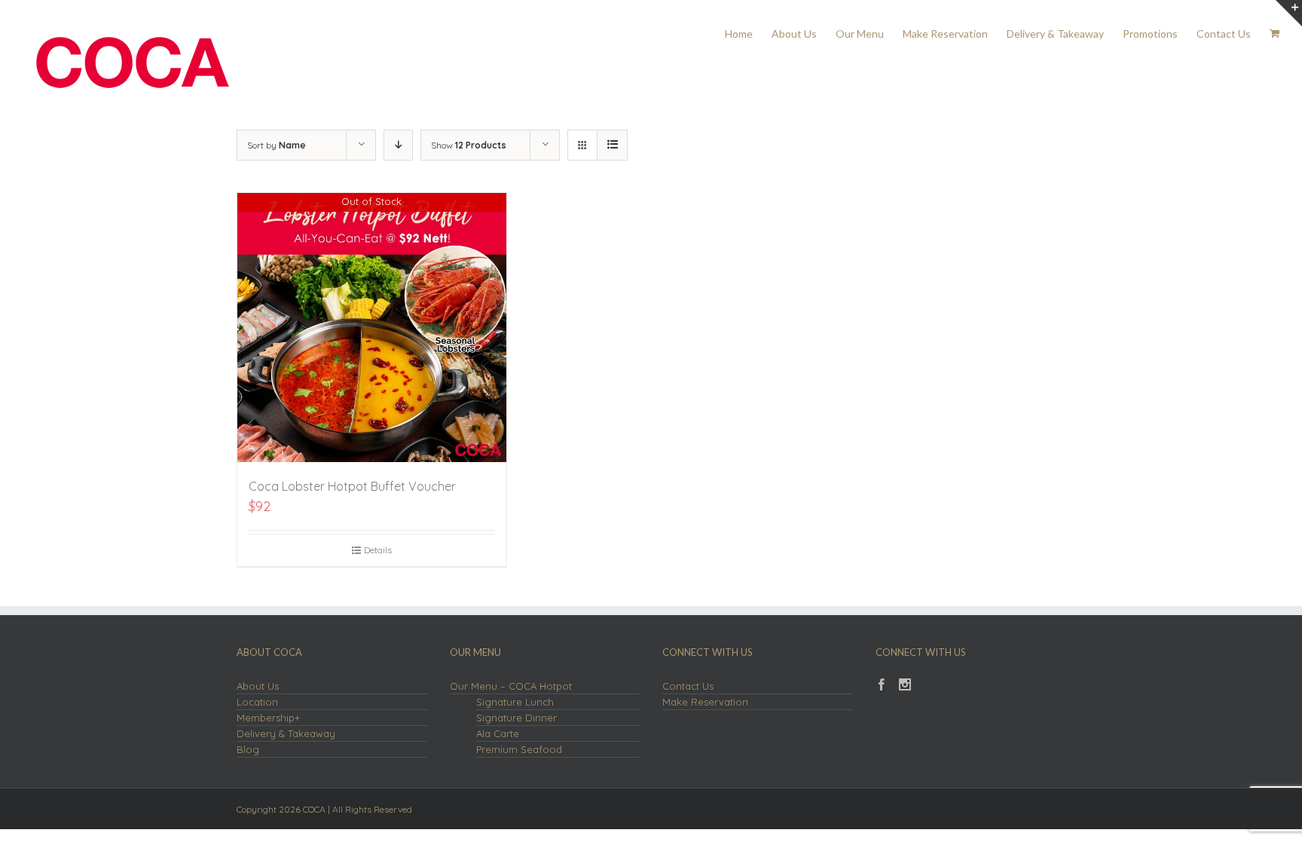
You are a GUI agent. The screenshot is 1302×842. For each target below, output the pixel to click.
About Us (258, 686)
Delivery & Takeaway (286, 733)
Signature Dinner (516, 718)
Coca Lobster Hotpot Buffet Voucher (352, 486)
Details (378, 550)
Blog (248, 749)
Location (257, 702)
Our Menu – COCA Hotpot (511, 686)
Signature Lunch (515, 702)
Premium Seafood (519, 749)
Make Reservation (705, 702)
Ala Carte (497, 733)
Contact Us (688, 686)
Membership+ (268, 718)
